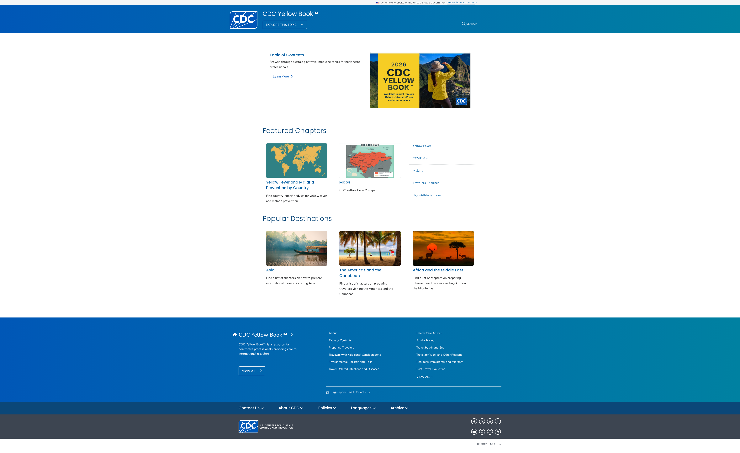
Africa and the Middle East (438, 270)
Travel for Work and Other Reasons (439, 355)
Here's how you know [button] (461, 2)
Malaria (418, 170)
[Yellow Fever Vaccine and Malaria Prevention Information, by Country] (296, 160)
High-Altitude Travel (427, 195)
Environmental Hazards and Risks (350, 362)
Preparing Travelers (341, 347)
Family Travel (425, 340)
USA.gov (495, 444)
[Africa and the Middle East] (443, 248)
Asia (270, 270)
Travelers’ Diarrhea (426, 183)
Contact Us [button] (250, 408)
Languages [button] (362, 408)
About (333, 333)
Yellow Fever (422, 146)
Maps (344, 182)
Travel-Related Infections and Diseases (354, 369)
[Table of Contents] (420, 80)
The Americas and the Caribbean (360, 272)
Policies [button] (325, 408)
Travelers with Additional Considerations (355, 355)
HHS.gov (481, 444)
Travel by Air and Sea (430, 347)
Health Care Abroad (429, 333)
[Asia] (296, 248)
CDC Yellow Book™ (290, 14)
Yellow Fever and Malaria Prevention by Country (290, 184)
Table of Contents (287, 55)
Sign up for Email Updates (349, 392)
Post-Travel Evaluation (430, 369)
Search (471, 24)
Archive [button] (398, 408)
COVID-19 (420, 158)
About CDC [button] (289, 408)
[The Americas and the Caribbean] (369, 248)
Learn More (281, 76)
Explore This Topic (281, 25)
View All (249, 371)
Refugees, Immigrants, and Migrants (439, 362)
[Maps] (369, 160)
